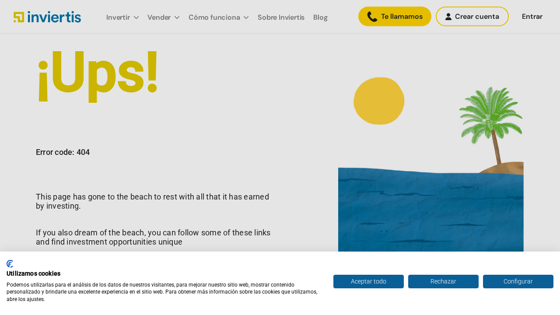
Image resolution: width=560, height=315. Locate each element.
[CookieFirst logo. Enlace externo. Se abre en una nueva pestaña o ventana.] (10, 264)
